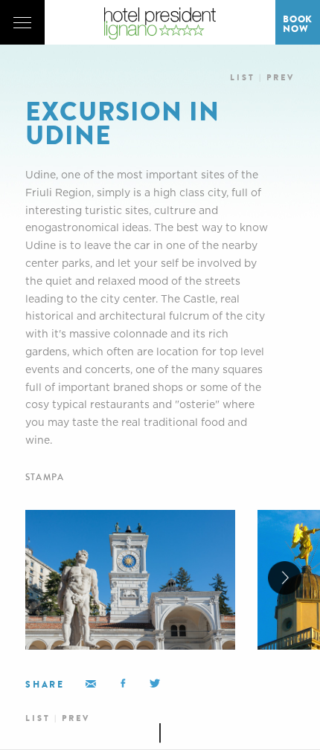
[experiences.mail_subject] (123, 683)
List (242, 77)
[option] (130, 580)
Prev (280, 77)
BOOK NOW (298, 24)
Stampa (44, 477)
